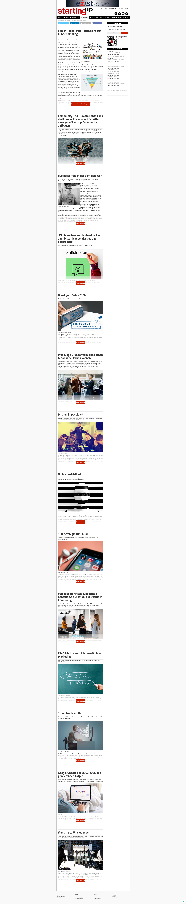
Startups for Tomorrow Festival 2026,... (116, 59)
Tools (107, 18)
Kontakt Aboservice (97, 895)
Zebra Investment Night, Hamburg (115, 52)
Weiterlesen (80, 164)
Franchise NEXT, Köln (112, 80)
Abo (106, 8)
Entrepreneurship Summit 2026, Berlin (116, 83)
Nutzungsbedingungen (116, 897)
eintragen (124, 32)
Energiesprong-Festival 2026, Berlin (115, 56)
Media (76, 894)
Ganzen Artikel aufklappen (80, 104)
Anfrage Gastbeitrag (97, 897)
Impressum (114, 895)
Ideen (60, 18)
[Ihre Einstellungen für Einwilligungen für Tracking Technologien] (183, 901)
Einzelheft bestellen (60, 897)
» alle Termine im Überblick (113, 93)
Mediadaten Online (78, 895)
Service (121, 8)
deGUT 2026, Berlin (112, 76)
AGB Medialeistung (78, 897)
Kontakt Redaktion (97, 898)
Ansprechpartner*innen (79, 898)
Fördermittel (74, 18)
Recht (96, 18)
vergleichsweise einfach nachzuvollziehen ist (71, 95)
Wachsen (114, 18)
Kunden (66, 20)
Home (59, 20)
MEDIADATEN (112, 8)
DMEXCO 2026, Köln (112, 69)
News (120, 18)
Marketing (84, 18)
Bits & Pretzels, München (113, 73)
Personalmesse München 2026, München (117, 86)
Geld (91, 18)
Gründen (66, 18)
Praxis (101, 18)
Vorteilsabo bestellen (61, 896)
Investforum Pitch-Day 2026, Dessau (115, 66)
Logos (113, 899)
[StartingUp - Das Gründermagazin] (75, 11)
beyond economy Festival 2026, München (117, 90)
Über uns (114, 893)
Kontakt (126, 18)
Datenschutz (114, 896)
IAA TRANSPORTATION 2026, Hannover (116, 63)
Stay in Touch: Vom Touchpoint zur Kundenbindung (78, 20)
